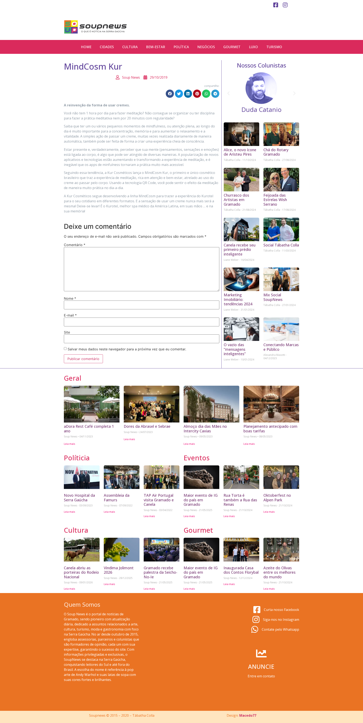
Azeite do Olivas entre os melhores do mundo (279, 572)
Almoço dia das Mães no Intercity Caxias (205, 428)
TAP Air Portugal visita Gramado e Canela (159, 500)
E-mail (70, 315)
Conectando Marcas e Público (281, 347)
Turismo (274, 47)
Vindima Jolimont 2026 (119, 570)
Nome (70, 298)
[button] (170, 94)
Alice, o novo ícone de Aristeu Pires (240, 152)
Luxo (253, 47)
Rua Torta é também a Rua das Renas (240, 500)
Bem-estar (155, 47)
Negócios (206, 47)
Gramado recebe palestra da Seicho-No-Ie (160, 572)
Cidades (107, 47)
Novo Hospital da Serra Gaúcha (79, 497)
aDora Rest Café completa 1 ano (89, 428)
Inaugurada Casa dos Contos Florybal (241, 570)
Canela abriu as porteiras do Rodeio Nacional (81, 572)
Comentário (74, 244)
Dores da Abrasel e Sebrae (147, 426)
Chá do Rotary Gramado (275, 152)
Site (67, 332)
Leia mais (69, 444)
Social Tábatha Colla (281, 245)
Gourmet (232, 47)
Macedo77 (247, 715)
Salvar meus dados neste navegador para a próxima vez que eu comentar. (127, 349)
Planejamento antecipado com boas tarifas (270, 428)
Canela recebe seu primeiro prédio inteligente (240, 249)
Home (86, 47)
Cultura (130, 47)
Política (181, 47)
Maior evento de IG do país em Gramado (201, 500)
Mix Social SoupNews (273, 297)
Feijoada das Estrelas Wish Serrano (275, 200)
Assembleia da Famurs (116, 497)
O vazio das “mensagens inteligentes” (235, 349)
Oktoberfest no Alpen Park (277, 497)
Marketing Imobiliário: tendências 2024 (238, 299)
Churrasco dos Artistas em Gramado (236, 200)
